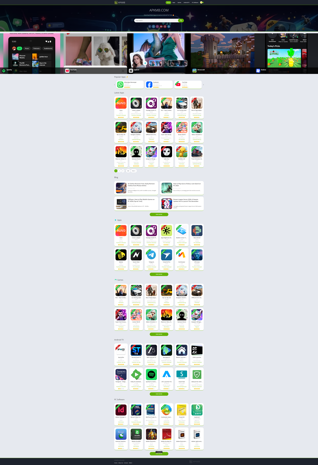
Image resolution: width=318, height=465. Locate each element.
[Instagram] (157, 26)
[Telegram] (168, 26)
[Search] (181, 20)
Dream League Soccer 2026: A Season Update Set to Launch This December (185, 200)
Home (168, 2)
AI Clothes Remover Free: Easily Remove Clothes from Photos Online (141, 185)
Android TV (186, 2)
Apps (173, 2)
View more (159, 214)
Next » (133, 171)
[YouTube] (161, 26)
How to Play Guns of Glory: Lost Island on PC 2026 (187, 185)
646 (128, 171)
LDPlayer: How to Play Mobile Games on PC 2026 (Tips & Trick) (141, 200)
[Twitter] (153, 26)
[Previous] (114, 85)
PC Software (195, 2)
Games (179, 2)
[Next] (203, 85)
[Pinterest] (165, 26)
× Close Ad (159, 452)
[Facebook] (149, 26)
